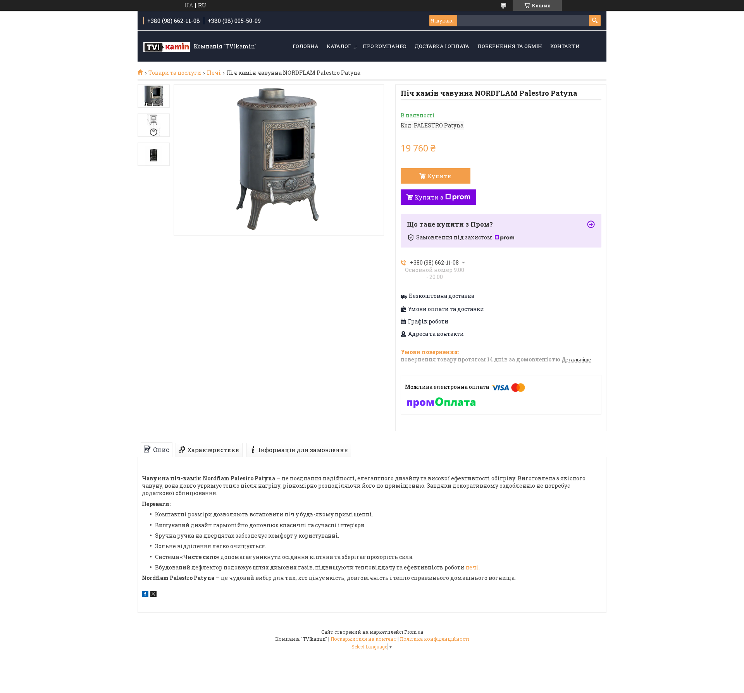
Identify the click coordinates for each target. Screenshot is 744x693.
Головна (306, 46)
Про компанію (384, 46)
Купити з (429, 197)
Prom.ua (413, 632)
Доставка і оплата (442, 46)
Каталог (339, 46)
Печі (214, 72)
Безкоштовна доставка (441, 295)
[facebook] (145, 594)
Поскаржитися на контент (363, 639)
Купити (439, 176)
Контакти (565, 46)
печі (472, 567)
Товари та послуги (174, 72)
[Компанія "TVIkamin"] (166, 46)
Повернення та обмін (509, 46)
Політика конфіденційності (434, 639)
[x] (153, 594)
